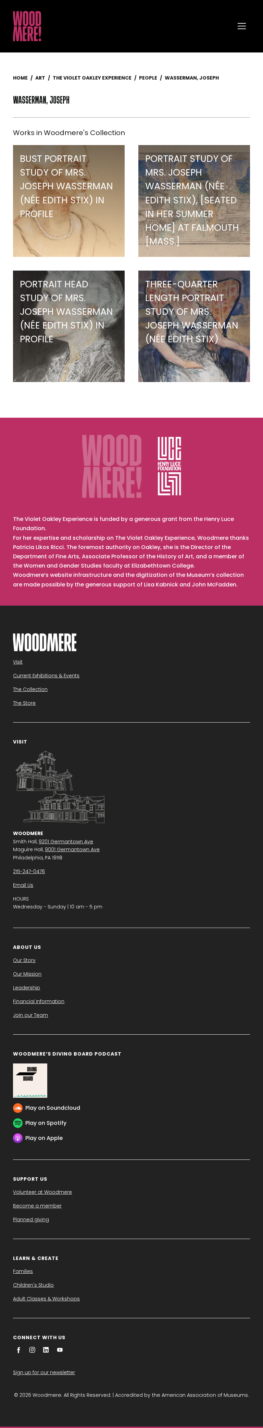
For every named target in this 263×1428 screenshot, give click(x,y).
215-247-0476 (29, 871)
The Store (24, 703)
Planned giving (31, 1219)
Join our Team (30, 1015)
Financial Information (38, 1001)
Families (23, 1271)
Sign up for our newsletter (44, 1372)
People (148, 77)
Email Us (23, 885)
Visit (18, 662)
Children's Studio (33, 1285)
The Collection (30, 689)
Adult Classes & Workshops (46, 1298)
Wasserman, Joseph (192, 77)
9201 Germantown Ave (66, 841)
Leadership (26, 987)
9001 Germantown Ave (72, 849)
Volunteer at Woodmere (42, 1192)
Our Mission (27, 974)
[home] (122, 26)
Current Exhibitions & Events (46, 675)
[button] (242, 26)
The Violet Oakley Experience (92, 77)
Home (20, 77)
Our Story (24, 960)
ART (40, 77)
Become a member (37, 1206)
